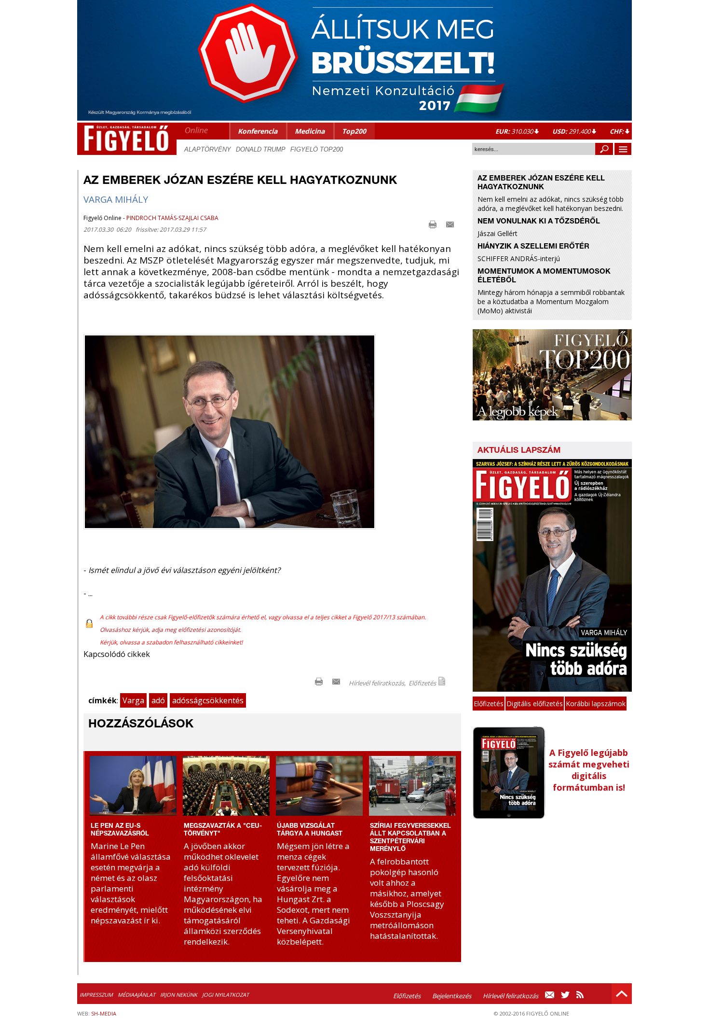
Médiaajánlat (136, 994)
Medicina (310, 131)
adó (158, 700)
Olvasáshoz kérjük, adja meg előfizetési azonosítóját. (170, 630)
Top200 (354, 131)
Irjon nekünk (178, 994)
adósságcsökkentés (208, 700)
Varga (133, 700)
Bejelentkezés (451, 995)
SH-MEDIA (103, 1013)
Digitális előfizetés (534, 703)
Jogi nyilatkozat (225, 994)
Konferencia (257, 131)
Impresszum (96, 994)
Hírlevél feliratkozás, (377, 683)
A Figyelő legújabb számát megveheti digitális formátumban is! (588, 770)
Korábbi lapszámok (596, 703)
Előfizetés (422, 683)
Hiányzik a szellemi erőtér (533, 247)
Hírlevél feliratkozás (510, 995)
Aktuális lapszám (518, 451)
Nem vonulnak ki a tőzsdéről (538, 221)
